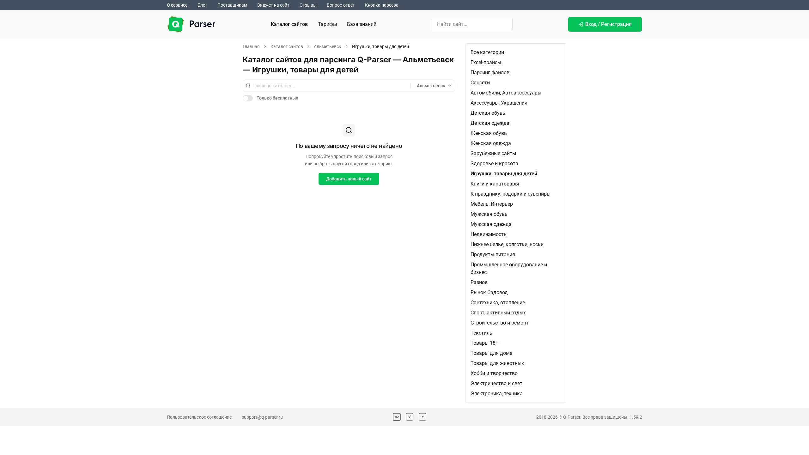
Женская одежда (491, 143)
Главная (251, 46)
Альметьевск (327, 46)
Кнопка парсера (381, 5)
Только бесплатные (277, 97)
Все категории (487, 52)
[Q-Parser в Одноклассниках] (410, 417)
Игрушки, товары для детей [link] (380, 46)
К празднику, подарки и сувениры (510, 194)
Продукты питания (493, 255)
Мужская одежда (491, 224)
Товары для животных (497, 363)
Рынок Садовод (489, 292)
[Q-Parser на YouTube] (423, 417)
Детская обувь (488, 113)
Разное (479, 282)
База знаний (361, 24)
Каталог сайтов (289, 24)
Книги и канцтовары (495, 184)
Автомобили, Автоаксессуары (506, 93)
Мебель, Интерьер (492, 204)
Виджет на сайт (273, 5)
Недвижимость (489, 234)
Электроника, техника (497, 394)
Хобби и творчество (494, 373)
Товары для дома (492, 353)
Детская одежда (490, 123)
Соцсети (480, 83)
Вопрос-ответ (341, 5)
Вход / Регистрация (608, 24)
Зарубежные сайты (493, 153)
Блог (202, 5)
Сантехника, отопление (498, 303)
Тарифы (327, 24)
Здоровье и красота (494, 164)
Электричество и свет (496, 383)
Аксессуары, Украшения (499, 103)
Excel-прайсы (486, 62)
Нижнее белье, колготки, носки (507, 244)
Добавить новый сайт (349, 178)
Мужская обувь (489, 214)
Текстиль (481, 333)
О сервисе (177, 5)
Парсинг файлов (490, 73)
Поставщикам (232, 5)
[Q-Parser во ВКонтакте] (397, 417)
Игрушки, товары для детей (504, 174)
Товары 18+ (484, 343)
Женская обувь (489, 133)
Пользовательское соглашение (199, 417)
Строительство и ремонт (500, 323)
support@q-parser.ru (262, 417)
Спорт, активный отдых (498, 313)
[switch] (248, 98)
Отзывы (308, 5)
